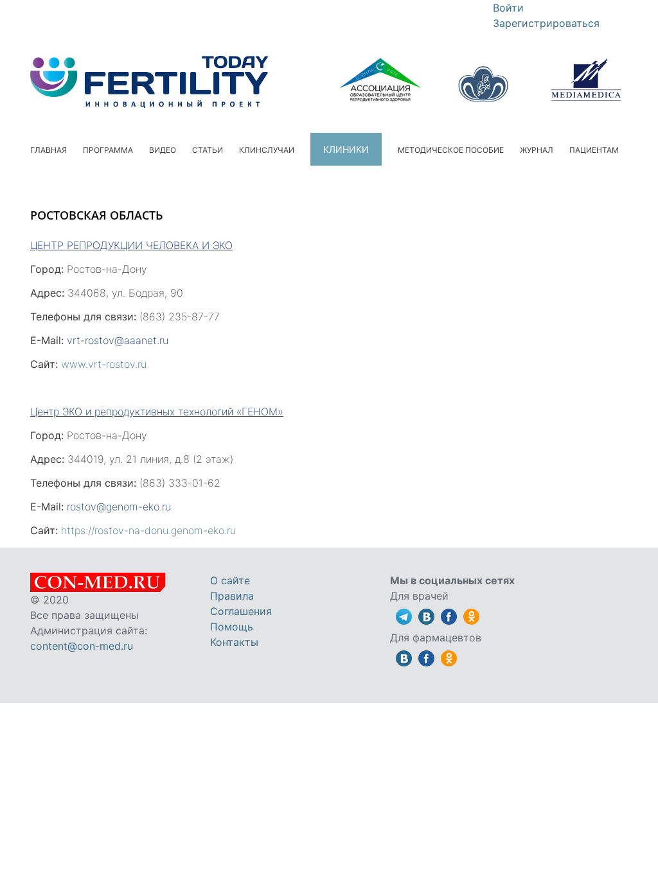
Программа (108, 150)
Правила (232, 595)
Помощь (231, 626)
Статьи (207, 150)
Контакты (234, 642)
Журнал (536, 150)
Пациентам (594, 150)
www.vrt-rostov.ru (104, 364)
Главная (48, 150)
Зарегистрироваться (546, 23)
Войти (508, 7)
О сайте (230, 580)
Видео (162, 150)
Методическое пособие (451, 150)
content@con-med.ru (81, 645)
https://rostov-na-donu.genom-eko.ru (148, 530)
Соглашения (241, 611)
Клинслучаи (266, 150)
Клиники (346, 149)
